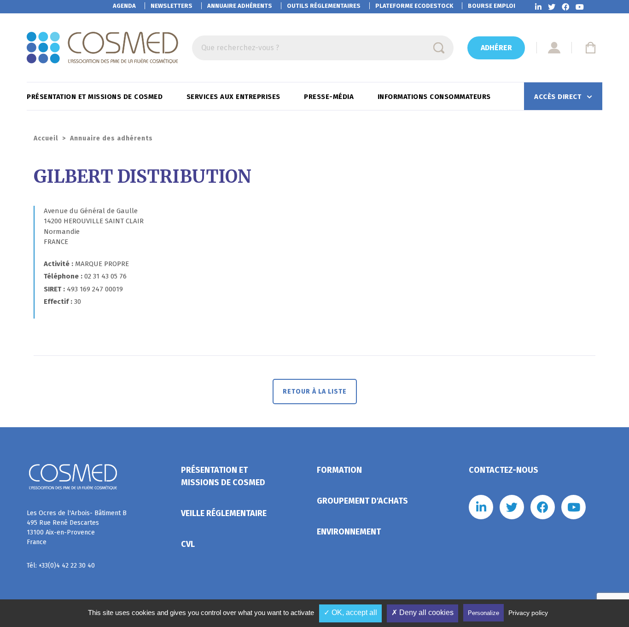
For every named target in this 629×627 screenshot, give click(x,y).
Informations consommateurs (435, 97)
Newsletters (171, 5)
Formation (339, 470)
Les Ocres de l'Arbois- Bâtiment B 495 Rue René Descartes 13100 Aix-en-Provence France (77, 527)
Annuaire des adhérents (111, 138)
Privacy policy (528, 612)
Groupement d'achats (362, 501)
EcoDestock (414, 5)
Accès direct (558, 97)
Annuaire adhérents (239, 5)
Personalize (483, 613)
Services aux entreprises (234, 97)
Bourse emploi (491, 5)
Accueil (46, 138)
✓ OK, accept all (350, 612)
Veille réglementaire (224, 513)
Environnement (349, 532)
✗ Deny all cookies (422, 612)
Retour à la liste (315, 391)
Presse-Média (330, 97)
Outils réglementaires (324, 5)
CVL (188, 544)
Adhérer (496, 47)
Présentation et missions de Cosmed (96, 97)
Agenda (124, 5)
